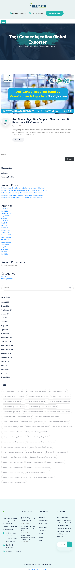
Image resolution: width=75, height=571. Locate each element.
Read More (18, 140)
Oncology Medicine (8, 177)
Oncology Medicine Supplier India (14, 482)
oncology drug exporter (34, 452)
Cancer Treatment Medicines (62, 427)
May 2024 (4, 251)
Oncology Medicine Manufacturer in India (17, 477)
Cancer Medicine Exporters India (32, 422)
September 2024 (6, 242)
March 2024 (4, 254)
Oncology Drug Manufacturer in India (43, 457)
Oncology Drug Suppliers (55, 462)
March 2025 (4, 228)
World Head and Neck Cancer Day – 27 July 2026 (28, 528)
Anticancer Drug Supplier (11, 412)
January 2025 (5, 232)
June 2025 (4, 220)
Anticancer (5, 173)
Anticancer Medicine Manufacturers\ (47, 417)
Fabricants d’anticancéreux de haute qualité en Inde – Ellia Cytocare (21, 197)
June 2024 (4, 249)
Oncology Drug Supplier (35, 462)
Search (3, 155)
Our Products (43, 520)
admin (16, 126)
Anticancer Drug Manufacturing (38, 396)
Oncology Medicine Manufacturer (37, 472)
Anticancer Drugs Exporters (12, 401)
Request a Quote (54, 13)
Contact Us (42, 530)
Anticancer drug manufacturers (13, 396)
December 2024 (6, 235)
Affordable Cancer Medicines (36, 391)
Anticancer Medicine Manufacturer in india (17, 417)
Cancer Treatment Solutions (12, 432)
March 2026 (4, 211)
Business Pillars (44, 524)
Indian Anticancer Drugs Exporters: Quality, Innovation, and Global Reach (23, 188)
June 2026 (4, 208)
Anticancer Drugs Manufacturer (59, 401)
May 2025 (4, 223)
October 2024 (5, 239)
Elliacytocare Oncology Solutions (14, 437)
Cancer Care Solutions (10, 422)
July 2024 (4, 247)
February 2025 (5, 230)
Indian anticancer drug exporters (14, 442)
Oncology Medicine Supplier (44, 477)
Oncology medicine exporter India (38, 467)
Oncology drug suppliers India (13, 467)
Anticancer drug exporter (57, 391)
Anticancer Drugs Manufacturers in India (43, 407)
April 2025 (4, 225)
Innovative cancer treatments (13, 452)
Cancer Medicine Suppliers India (58, 422)
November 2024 (6, 237)
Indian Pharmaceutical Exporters (41, 447)
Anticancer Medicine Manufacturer (58, 412)
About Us (42, 517)
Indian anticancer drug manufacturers (42, 442)
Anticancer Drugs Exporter (62, 396)
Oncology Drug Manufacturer (56, 452)
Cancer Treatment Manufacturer (37, 427)
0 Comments (23, 126)
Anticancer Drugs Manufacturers (14, 407)
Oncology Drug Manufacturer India (15, 457)
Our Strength (43, 527)
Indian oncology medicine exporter (14, 447)
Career (41, 537)
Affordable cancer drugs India (13, 391)
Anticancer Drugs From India (35, 401)
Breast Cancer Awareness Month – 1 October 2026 (28, 537)
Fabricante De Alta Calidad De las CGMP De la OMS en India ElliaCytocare (22, 195)
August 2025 (5, 216)
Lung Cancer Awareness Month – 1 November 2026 (28, 519)
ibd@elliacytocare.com (19, 13)
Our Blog (41, 534)
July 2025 (4, 218)
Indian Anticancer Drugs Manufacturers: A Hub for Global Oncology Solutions (24, 190)
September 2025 (6, 213)
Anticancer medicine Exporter (33, 412)
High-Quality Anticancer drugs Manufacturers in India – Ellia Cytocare (22, 193)
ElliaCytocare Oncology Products (36, 432)
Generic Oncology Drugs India (38, 437)
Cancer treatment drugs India (13, 427)
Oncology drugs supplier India (13, 462)
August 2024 (5, 244)
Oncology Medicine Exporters (13, 472)
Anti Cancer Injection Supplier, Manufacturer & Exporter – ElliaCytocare (40, 120)
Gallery (41, 540)
